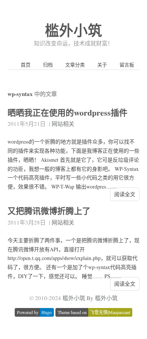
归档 (48, 64)
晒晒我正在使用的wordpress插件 (67, 112)
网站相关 (63, 123)
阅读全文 (124, 194)
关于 (102, 64)
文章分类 (75, 64)
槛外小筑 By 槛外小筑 (90, 298)
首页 (26, 64)
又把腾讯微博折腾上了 (49, 210)
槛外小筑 (73, 30)
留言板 (126, 64)
